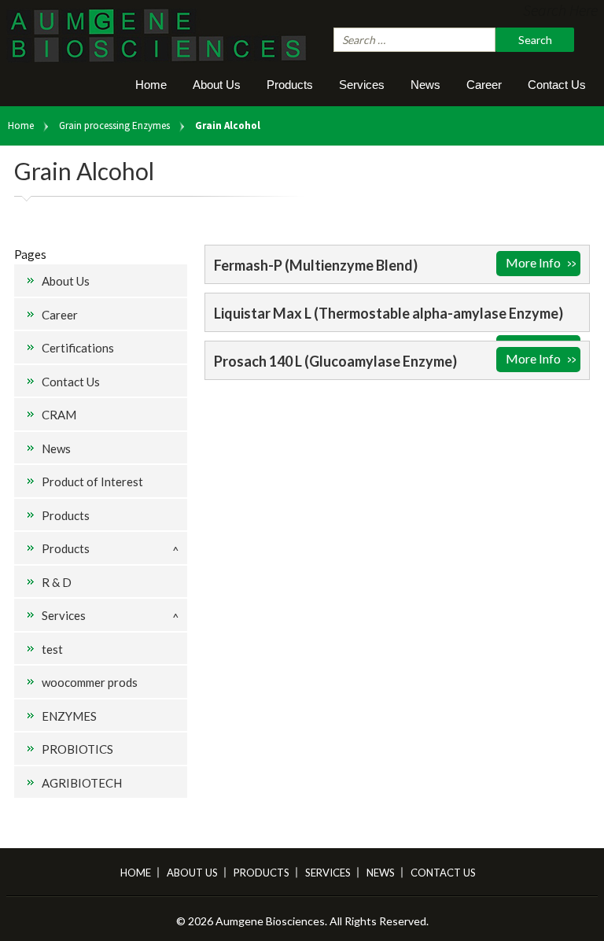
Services (362, 84)
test (52, 649)
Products (290, 84)
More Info (533, 262)
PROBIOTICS (77, 749)
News (425, 84)
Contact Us (557, 84)
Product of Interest (92, 481)
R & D (57, 582)
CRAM (59, 415)
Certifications (78, 348)
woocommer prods (90, 682)
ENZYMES (69, 716)
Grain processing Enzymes (114, 125)
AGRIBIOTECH (82, 783)
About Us (217, 84)
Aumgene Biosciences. (272, 921)
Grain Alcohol (227, 125)
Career (484, 84)
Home (151, 84)
